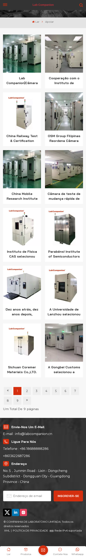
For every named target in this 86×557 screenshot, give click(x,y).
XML (7, 530)
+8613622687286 (16, 456)
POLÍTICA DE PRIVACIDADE (30, 530)
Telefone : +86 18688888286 (25, 449)
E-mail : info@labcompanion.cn (27, 434)
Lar (37, 21)
